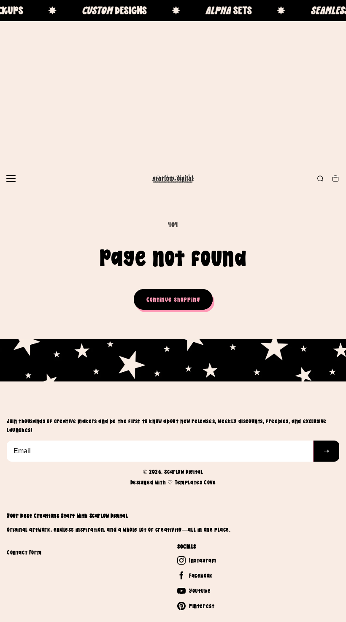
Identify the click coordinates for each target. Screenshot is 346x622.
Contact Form (24, 552)
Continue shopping (173, 299)
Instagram (202, 560)
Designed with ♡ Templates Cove (173, 482)
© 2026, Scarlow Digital (173, 471)
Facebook (201, 575)
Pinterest (201, 606)
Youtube (200, 590)
